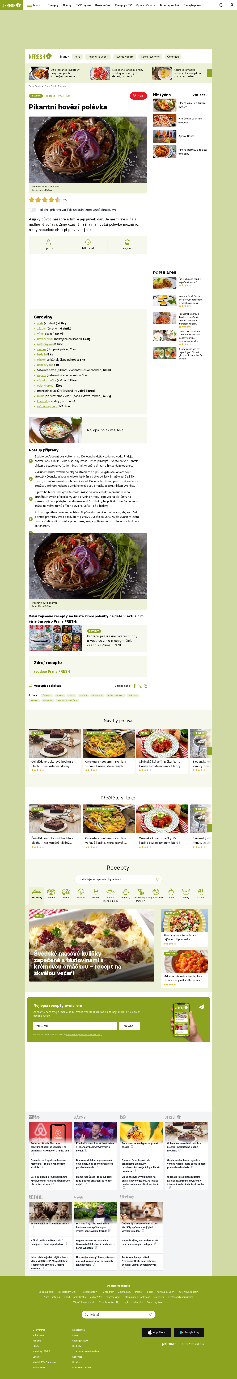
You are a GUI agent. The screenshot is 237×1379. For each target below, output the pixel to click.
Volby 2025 (96, 1297)
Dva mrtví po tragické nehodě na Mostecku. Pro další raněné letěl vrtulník (48, 1164)
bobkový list (45, 365)
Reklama (37, 1340)
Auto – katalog (52, 1297)
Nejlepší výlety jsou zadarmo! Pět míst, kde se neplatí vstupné (140, 1242)
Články (67, 5)
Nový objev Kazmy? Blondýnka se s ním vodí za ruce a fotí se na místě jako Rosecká (95, 1261)
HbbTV (36, 1346)
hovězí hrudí (45, 339)
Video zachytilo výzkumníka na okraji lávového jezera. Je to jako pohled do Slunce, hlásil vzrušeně (140, 1181)
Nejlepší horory (90, 1291)
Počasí (149, 1291)
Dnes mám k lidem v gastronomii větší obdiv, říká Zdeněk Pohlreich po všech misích (94, 1164)
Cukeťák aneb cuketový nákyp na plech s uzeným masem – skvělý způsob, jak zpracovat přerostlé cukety (65, 78)
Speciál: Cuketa (145, 5)
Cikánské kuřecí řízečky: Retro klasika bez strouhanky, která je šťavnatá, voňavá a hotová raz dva (160, 764)
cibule (41, 359)
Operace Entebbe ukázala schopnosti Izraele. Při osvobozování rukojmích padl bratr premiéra (141, 1166)
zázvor (41, 328)
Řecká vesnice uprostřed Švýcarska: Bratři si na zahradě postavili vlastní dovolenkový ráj (139, 1261)
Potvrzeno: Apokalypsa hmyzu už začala (140, 1145)
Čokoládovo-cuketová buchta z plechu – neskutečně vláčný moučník (52, 764)
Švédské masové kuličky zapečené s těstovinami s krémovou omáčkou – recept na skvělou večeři (77, 963)
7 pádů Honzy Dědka (75, 1297)
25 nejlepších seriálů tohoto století (50, 1223)
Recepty (53, 5)
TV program (107, 1291)
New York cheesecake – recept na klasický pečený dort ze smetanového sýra (190, 336)
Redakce (76, 1362)
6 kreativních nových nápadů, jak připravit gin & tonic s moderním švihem (190, 354)
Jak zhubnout (46, 1291)
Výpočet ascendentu (84, 1302)
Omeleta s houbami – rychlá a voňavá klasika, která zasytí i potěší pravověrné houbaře (105, 764)
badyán (41, 354)
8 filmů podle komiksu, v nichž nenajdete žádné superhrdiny (47, 1242)
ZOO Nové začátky (188, 1291)
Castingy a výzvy (80, 1340)
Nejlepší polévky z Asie (105, 430)
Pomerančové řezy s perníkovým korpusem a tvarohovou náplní (190, 299)
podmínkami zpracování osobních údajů (83, 1034)
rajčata (41, 375)
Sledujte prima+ (193, 5)
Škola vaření (103, 5)
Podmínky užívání (41, 1351)
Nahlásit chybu (40, 1367)
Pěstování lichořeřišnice (180, 1297)
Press (75, 1335)
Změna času (124, 1291)
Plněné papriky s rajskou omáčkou (193, 151)
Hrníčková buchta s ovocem (190, 120)
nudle (40, 396)
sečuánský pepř (47, 406)
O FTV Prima (39, 1330)
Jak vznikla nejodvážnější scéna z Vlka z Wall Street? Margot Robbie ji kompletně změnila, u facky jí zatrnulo (49, 1263)
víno (40, 333)
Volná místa (38, 1335)
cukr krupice (45, 385)
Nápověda (77, 1356)
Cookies (37, 1356)
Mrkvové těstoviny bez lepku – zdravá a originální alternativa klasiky (183, 980)
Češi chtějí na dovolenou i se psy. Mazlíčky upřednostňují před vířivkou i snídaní (140, 1227)
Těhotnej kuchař (169, 5)
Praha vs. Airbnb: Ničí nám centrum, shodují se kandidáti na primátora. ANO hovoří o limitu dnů (50, 1147)
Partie (138, 1291)
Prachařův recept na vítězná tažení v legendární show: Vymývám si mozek (95, 1147)
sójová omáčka (46, 380)
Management (78, 1330)
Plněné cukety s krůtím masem (192, 105)
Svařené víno (113, 1297)
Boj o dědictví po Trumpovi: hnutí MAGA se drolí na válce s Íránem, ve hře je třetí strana (50, 1181)
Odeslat (129, 1025)
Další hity (199, 94)
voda (40, 323)
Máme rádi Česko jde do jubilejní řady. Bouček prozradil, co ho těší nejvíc (94, 1181)
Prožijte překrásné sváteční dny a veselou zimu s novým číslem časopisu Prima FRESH (112, 640)
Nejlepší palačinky (133, 1302)
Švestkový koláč (155, 1302)
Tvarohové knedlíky (109, 1302)
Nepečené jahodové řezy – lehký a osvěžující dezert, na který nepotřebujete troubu (127, 74)
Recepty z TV (123, 5)
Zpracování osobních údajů (85, 1351)
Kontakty (76, 1346)
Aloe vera (159, 1297)
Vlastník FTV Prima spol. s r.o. (47, 1362)
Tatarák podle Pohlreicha (137, 1297)
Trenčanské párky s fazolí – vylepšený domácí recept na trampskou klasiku (189, 318)
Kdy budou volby (166, 1291)
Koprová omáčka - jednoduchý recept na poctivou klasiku (187, 73)
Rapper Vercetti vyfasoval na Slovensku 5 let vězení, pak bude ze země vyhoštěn (95, 1244)
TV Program (83, 5)
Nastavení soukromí (82, 1367)
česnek (41, 349)
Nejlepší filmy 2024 (67, 1291)
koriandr (42, 401)
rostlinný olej (45, 344)
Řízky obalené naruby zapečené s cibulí (190, 280)
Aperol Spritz (186, 136)
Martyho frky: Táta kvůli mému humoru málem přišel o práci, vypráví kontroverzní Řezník (92, 1227)
